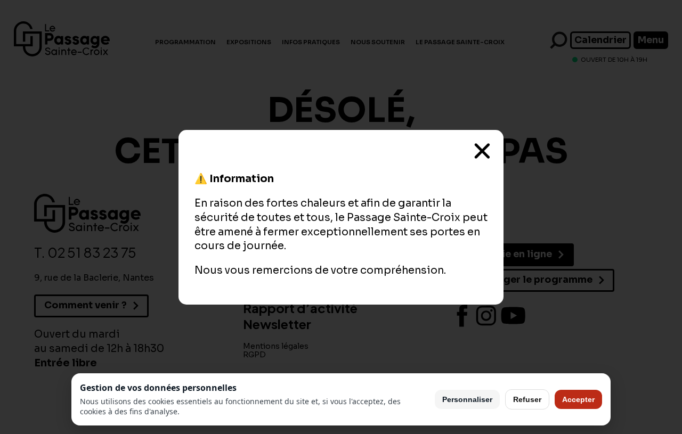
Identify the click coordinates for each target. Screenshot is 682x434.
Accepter (578, 399)
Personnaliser (467, 399)
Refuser (527, 399)
